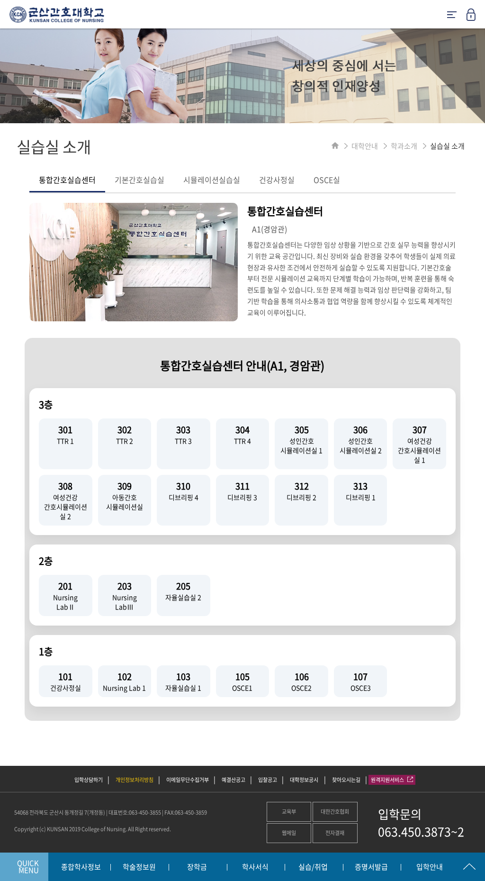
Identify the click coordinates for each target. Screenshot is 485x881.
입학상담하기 (88, 780)
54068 (21, 812)
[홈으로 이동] (335, 146)
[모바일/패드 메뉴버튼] (452, 15)
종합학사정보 (81, 867)
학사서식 (255, 867)
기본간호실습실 (139, 179)
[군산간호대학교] (52, 18)
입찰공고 (267, 780)
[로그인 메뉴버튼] (475, 17)
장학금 (197, 867)
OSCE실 (327, 179)
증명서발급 (371, 867)
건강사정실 (277, 179)
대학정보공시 (304, 780)
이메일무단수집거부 (187, 780)
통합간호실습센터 (67, 179)
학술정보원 (139, 867)
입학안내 (429, 867)
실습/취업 (313, 867)
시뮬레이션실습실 (211, 179)
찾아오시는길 (346, 780)
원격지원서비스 (388, 780)
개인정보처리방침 (134, 780)
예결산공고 (233, 780)
